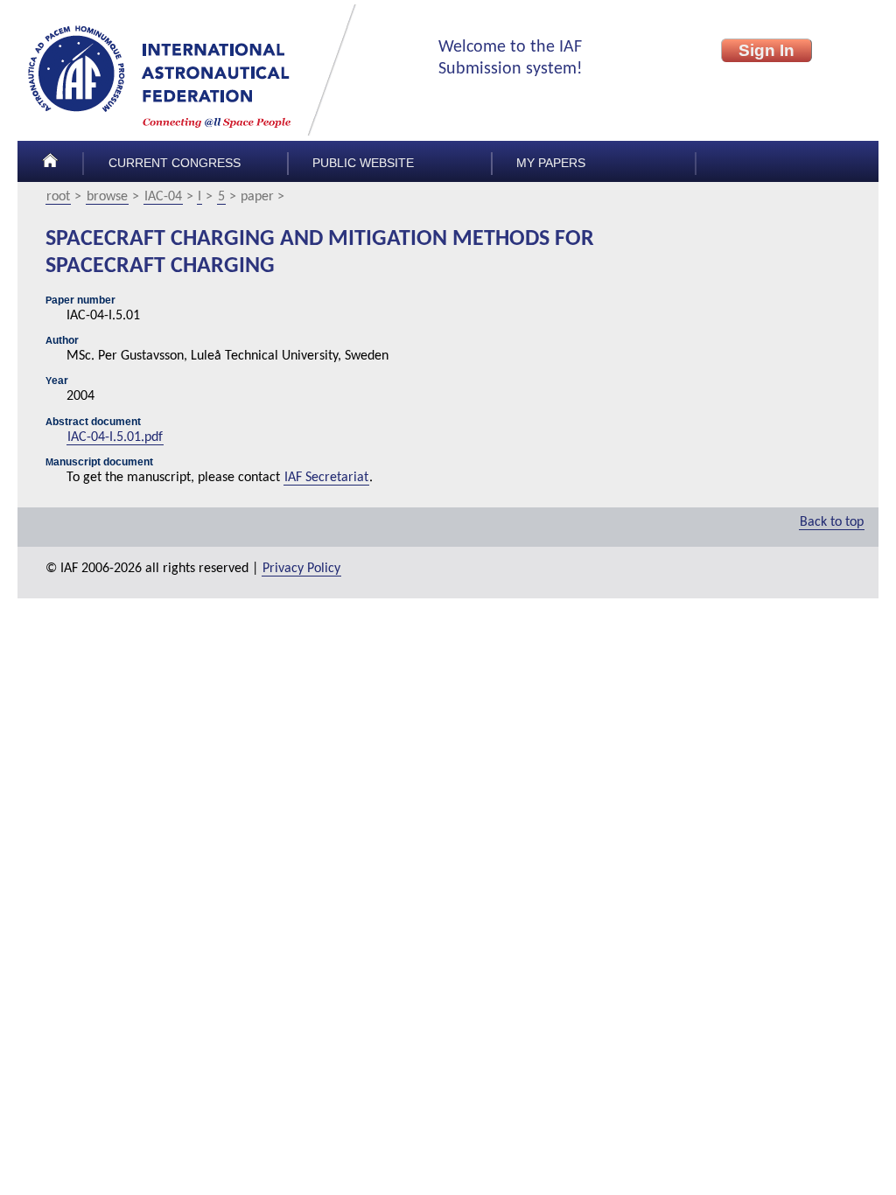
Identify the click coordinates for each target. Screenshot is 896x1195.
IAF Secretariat (326, 478)
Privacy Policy (301, 569)
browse (107, 197)
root (58, 197)
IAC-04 (163, 197)
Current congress (174, 163)
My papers (550, 163)
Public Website (363, 163)
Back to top (832, 522)
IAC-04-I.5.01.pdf (115, 437)
